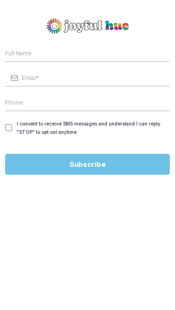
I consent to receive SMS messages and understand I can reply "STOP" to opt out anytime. (89, 128)
